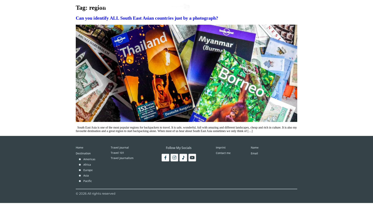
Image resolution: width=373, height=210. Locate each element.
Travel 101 (122, 6)
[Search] (290, 6)
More (237, 6)
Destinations (210, 6)
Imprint (260, 6)
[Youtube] (192, 157)
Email (254, 153)
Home (101, 6)
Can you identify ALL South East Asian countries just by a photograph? (147, 18)
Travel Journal (151, 6)
